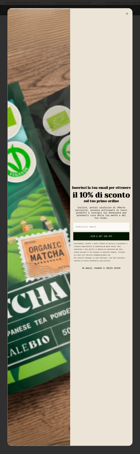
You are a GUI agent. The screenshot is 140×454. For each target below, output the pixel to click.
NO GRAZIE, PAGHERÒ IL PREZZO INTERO (101, 268)
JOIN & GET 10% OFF (101, 236)
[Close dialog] (127, 14)
